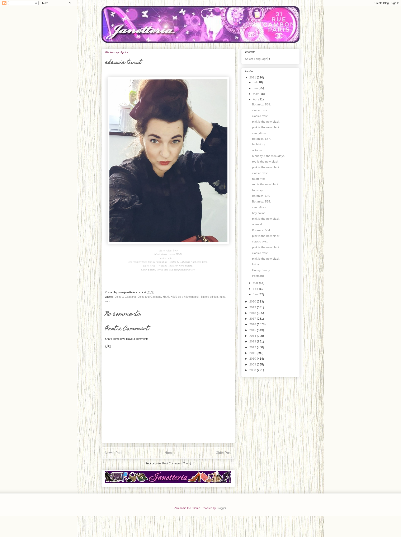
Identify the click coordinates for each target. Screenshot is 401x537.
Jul (255, 82)
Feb (256, 288)
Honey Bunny (261, 270)
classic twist (260, 110)
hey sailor (258, 213)
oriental (257, 224)
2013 (253, 341)
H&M (166, 296)
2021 (253, 77)
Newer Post (113, 453)
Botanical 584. (261, 230)
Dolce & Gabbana (125, 296)
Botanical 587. (261, 138)
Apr (255, 99)
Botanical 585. (261, 201)
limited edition (209, 296)
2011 (252, 353)
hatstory (257, 190)
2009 (253, 364)
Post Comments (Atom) (176, 463)
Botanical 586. (261, 195)
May (256, 93)
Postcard (258, 275)
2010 (253, 358)
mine (222, 296)
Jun (256, 88)
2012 (253, 347)
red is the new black (265, 161)
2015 (253, 330)
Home (169, 453)
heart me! (258, 178)
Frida (255, 264)
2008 (253, 370)
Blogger (221, 508)
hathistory (258, 144)
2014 (253, 335)
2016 (253, 324)
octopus (257, 150)
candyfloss (259, 133)
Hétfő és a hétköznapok (185, 296)
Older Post (223, 453)
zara (107, 301)
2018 (253, 313)
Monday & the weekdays (268, 156)
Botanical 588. (261, 104)
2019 (253, 307)
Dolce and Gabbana (149, 296)
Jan (256, 294)
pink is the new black (265, 121)
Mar (256, 283)
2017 (253, 318)
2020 (253, 301)
